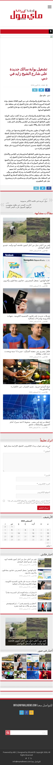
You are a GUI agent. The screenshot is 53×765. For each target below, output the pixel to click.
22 (12, 536)
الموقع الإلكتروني (43, 492)
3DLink (30, 752)
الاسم (47, 475)
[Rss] (31, 712)
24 (48, 540)
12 (33, 533)
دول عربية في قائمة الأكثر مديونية (33, 200)
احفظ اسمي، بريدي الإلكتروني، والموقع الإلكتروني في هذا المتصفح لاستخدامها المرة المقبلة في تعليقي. (29, 502)
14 (19, 533)
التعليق (47, 451)
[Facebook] (26, 712)
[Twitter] (21, 712)
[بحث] (8, 732)
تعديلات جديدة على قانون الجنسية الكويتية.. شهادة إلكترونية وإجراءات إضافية (28, 317)
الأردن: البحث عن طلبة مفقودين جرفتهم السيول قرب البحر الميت (19, 205)
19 (33, 536)
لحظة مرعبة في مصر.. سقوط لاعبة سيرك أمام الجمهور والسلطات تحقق (30, 423)
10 (48, 533)
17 (48, 536)
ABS (14, 752)
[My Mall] (26, 11)
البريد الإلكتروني (43, 484)
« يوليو (49, 546)
